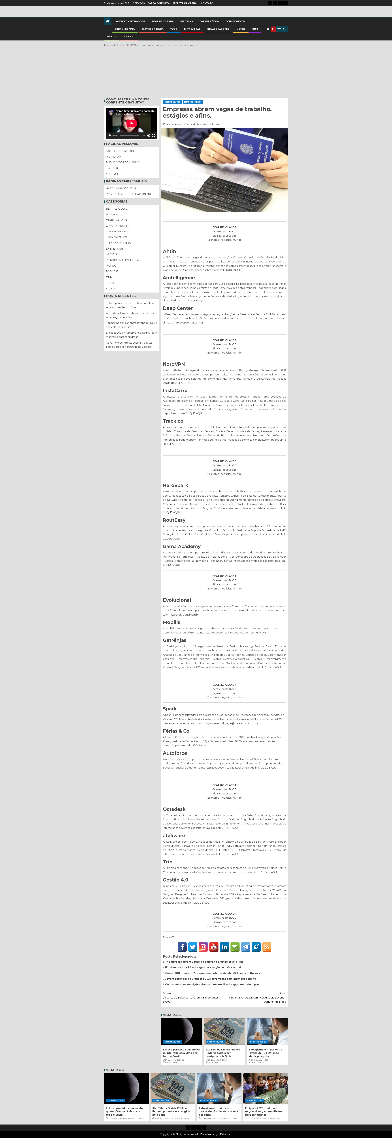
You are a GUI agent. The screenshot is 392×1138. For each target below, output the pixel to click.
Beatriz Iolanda (174, 124)
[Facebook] (182, 947)
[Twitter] (193, 947)
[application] (131, 123)
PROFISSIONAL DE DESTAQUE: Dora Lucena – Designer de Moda (257, 997)
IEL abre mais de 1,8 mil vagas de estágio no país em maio (203, 967)
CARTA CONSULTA (159, 3)
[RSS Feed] (267, 947)
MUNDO (111, 265)
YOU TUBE (112, 174)
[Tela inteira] (153, 135)
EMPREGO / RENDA (153, 29)
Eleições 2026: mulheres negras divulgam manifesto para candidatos (263, 1111)
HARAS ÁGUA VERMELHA (122, 188)
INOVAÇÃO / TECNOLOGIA (130, 21)
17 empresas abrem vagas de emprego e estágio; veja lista (204, 961)
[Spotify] (235, 947)
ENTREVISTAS (192, 29)
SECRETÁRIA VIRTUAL (185, 3)
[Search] (268, 29)
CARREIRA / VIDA (209, 21)
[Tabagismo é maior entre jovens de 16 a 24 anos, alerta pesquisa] (267, 1031)
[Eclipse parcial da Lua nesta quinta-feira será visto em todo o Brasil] (181, 1031)
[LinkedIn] (224, 947)
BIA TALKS (186, 21)
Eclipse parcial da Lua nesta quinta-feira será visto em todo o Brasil (181, 1053)
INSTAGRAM (113, 156)
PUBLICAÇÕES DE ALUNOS (123, 162)
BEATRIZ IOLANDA (163, 21)
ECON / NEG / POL (125, 29)
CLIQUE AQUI (231, 270)
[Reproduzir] (109, 135)
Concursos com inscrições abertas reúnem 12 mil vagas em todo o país (212, 984)
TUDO (173, 29)
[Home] (107, 21)
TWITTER (112, 168)
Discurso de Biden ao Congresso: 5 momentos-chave (191, 997)
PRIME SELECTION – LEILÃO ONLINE (129, 194)
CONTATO (207, 3)
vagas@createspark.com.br (241, 723)
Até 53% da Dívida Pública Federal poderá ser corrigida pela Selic (223, 1053)
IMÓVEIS (240, 29)
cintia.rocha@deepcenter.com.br (183, 322)
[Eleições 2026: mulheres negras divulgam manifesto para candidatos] (265, 1088)
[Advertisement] (196, 71)
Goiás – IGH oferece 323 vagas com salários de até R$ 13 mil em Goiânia (212, 973)
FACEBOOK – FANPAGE (120, 151)
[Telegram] (246, 947)
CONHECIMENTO (235, 21)
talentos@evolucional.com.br (181, 614)
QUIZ (255, 29)
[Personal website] (256, 947)
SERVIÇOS (139, 3)
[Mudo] (148, 135)
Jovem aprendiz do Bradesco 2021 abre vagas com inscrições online (210, 978)
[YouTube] (214, 947)
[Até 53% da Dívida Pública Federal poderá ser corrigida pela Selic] (224, 1031)
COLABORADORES (218, 29)
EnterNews (207, 1134)
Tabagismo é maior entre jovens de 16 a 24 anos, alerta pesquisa (265, 1053)
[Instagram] (203, 947)
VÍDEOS (111, 36)
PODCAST (129, 36)
